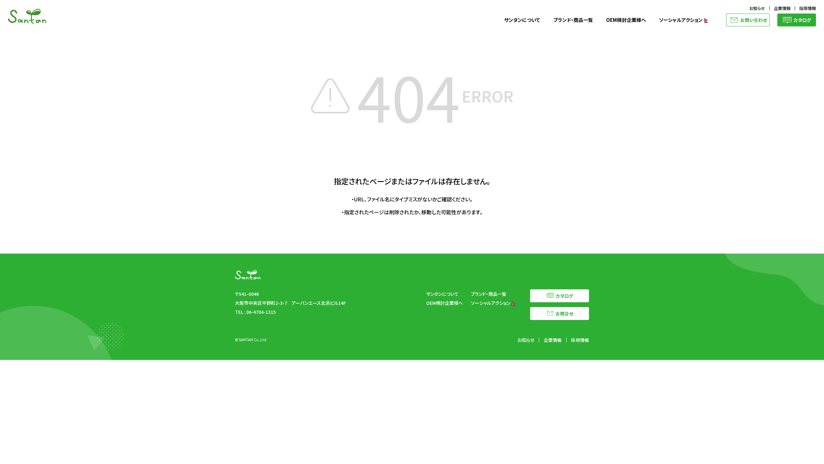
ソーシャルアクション (681, 19)
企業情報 (782, 8)
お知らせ (757, 8)
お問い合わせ (753, 20)
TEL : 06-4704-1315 (255, 312)
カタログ (802, 20)
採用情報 (807, 8)
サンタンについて (522, 19)
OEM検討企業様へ (626, 19)
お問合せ (564, 313)
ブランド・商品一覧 (573, 19)
